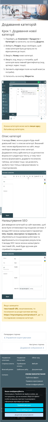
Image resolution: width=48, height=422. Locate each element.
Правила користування (34, 381)
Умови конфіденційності (35, 384)
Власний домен (7, 369)
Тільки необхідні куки (24, 410)
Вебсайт (35, 364)
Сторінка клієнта (8, 364)
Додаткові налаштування (24, 415)
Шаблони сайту (22, 369)
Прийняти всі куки (24, 405)
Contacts (5, 375)
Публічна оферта (32, 378)
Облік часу (36, 358)
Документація (37, 369)
